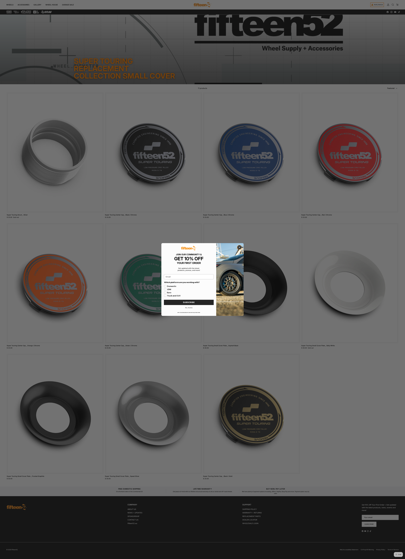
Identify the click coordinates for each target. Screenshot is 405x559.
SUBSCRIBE (189, 302)
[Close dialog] (239, 247)
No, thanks (188, 307)
